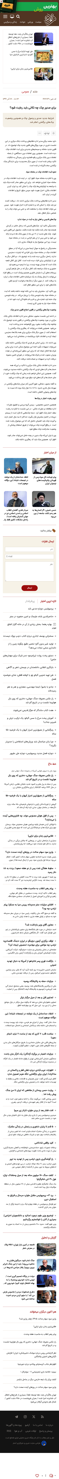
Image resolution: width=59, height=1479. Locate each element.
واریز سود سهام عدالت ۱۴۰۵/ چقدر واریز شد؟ (37, 1319)
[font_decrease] (39, 133)
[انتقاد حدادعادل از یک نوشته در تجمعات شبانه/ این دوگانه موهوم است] (15, 466)
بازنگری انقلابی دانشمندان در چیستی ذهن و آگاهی (29, 667)
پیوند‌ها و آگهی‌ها (14, 1425)
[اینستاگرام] (25, 1416)
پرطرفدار (30, 601)
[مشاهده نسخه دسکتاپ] (12, 16)
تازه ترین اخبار (48, 601)
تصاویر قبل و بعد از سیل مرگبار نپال (36, 998)
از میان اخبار (50, 453)
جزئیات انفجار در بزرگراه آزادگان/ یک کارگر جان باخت (28, 1054)
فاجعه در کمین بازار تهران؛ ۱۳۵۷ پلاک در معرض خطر (19, 1246)
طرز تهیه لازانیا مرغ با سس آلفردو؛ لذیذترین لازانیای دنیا (21, 53)
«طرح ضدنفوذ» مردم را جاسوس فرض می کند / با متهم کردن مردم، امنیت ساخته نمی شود (19, 1295)
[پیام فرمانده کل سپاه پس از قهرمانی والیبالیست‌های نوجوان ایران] (43, 466)
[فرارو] (50, 19)
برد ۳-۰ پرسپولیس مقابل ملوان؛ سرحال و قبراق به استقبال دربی (31, 1197)
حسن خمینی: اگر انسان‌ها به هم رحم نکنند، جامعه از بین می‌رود (44, 513)
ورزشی (30, 22)
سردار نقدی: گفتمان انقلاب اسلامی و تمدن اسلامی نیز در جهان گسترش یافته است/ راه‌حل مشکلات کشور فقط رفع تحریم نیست (15, 515)
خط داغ (52, 764)
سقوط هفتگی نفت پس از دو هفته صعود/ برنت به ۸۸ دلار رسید (29, 870)
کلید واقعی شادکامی (44, 1143)
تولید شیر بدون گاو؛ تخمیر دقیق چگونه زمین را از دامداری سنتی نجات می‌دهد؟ (32, 646)
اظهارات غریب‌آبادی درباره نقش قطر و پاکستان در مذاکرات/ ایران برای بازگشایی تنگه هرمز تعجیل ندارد (31, 1072)
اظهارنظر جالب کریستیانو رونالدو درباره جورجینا (37, 1364)
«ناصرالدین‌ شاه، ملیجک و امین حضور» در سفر (31, 617)
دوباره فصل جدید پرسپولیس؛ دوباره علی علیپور (31, 753)
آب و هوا (18, 1431)
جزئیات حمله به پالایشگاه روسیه (38, 981)
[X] (34, 1416)
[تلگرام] (16, 1416)
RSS (9, 1431)
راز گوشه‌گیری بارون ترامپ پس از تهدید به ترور (31, 1159)
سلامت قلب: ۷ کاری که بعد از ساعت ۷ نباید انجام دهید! (31, 1036)
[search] (18, 16)
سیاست (38, 22)
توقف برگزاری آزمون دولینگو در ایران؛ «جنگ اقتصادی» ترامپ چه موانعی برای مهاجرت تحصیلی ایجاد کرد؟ (29, 943)
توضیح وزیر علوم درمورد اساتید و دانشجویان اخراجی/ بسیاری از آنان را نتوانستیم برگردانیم (29, 1218)
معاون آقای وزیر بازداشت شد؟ (39, 925)
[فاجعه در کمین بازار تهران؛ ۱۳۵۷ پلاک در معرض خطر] (46, 1249)
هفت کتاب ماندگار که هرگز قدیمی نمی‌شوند (33, 710)
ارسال (29, 588)
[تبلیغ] (29, 6)
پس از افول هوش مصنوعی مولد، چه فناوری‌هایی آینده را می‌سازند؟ (29, 818)
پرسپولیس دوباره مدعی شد (40, 609)
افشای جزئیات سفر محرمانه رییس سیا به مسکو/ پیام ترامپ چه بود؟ (30, 907)
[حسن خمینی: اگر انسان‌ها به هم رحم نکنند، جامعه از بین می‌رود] (43, 499)
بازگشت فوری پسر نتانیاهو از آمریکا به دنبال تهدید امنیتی (31, 963)
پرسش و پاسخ (45, 1431)
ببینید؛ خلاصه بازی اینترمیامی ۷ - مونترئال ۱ (38, 1372)
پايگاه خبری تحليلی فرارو (24, 1437)
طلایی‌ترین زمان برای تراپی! (22, 69)
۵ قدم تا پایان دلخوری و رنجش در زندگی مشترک (30, 1127)
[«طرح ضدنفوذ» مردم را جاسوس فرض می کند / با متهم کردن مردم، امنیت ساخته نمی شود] (46, 1296)
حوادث (22, 22)
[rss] (42, 1416)
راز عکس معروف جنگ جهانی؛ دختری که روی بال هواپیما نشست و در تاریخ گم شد (32, 701)
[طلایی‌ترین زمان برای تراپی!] (43, 73)
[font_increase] (53, 133)
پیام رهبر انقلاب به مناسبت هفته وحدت (34, 889)
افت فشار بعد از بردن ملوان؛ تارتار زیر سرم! (33, 1111)
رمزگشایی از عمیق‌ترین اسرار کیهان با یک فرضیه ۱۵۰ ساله (31, 798)
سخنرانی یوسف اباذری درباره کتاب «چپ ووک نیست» (28, 636)
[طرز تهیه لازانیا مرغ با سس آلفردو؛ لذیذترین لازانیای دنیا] (43, 56)
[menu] (5, 16)
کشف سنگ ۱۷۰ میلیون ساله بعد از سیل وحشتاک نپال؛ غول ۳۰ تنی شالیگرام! (29, 1177)
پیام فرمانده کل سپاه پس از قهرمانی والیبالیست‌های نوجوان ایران (45, 480)
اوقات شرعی (30, 1431)
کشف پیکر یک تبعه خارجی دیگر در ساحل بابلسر (36, 1379)
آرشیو (27, 1425)
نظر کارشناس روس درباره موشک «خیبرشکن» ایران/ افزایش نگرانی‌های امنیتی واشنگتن (31, 1354)
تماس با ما (38, 1425)
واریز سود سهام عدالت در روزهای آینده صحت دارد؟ (29, 852)
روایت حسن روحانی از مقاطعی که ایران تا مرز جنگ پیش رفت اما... (31, 1092)
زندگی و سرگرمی (10, 22)
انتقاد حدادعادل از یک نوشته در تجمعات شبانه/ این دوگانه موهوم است (16, 480)
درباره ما (49, 1425)
